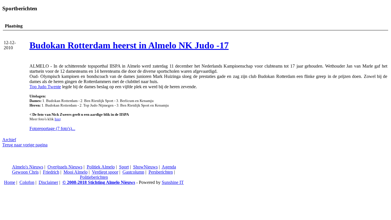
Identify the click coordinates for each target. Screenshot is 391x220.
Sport (124, 166)
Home (9, 182)
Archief (9, 139)
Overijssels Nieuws (65, 166)
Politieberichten (94, 177)
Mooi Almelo (76, 172)
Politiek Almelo (101, 166)
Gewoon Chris (25, 172)
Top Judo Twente (45, 86)
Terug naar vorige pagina (25, 144)
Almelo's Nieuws (27, 166)
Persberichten (161, 172)
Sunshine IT (173, 182)
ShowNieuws (145, 166)
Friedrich (51, 172)
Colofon (26, 182)
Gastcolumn (133, 172)
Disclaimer (48, 182)
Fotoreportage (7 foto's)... (52, 128)
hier (57, 119)
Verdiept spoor (105, 172)
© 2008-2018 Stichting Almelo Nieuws (98, 182)
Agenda (169, 166)
